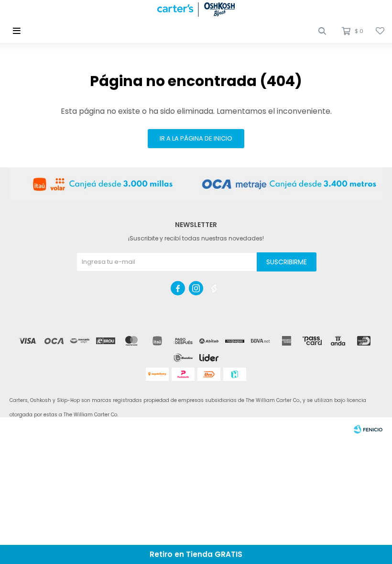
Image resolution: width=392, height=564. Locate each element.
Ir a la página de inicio (196, 138)
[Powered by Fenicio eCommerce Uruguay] (368, 429)
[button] (322, 31)
